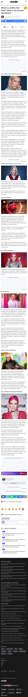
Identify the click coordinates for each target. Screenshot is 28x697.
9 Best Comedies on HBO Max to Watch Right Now (11, 626)
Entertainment (8, 5)
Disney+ (20, 648)
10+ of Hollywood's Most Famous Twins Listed (10, 618)
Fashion (18, 5)
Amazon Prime (10, 648)
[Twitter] (8, 671)
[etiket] (25, 8)
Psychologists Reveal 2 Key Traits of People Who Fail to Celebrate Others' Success (13, 540)
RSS (2, 665)
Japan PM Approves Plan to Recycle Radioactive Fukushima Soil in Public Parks (13, 552)
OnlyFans (15, 651)
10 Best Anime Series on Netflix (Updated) (10, 631)
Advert (2, 662)
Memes (9, 651)
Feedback (3, 658)
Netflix (3, 648)
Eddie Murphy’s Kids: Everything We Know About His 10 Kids (13, 611)
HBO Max (4, 653)
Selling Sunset (23, 651)
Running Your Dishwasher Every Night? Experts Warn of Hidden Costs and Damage (13, 546)
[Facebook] (5, 671)
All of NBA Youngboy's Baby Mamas (8, 613)
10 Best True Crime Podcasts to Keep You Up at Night (12, 633)
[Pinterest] (14, 671)
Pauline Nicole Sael (13, 16)
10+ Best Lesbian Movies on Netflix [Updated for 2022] (12, 643)
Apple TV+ (4, 651)
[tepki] (2, 509)
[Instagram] (2, 671)
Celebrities (14, 5)
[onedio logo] (13, 681)
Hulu (16, 648)
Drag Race (10, 653)
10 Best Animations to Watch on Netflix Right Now (11, 637)
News (2, 5)
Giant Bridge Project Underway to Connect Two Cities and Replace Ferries (13, 534)
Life (3, 531)
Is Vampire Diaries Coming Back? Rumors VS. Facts (11, 615)
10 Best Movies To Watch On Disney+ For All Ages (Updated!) (13, 635)
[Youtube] (11, 671)
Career (2, 663)
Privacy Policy (4, 660)
